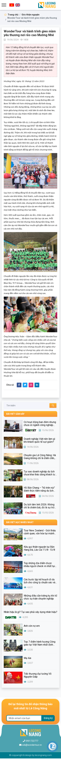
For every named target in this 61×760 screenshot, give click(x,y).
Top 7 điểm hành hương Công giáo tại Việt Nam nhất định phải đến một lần (39, 643)
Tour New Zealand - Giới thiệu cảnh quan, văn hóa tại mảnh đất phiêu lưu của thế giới (40, 532)
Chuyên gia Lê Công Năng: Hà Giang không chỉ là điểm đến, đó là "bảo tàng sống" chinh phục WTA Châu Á (40, 457)
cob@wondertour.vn (32, 745)
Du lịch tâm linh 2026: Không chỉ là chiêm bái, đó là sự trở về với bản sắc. (39, 506)
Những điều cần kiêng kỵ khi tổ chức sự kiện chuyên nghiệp (40, 597)
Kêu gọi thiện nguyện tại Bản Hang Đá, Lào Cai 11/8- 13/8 (39, 548)
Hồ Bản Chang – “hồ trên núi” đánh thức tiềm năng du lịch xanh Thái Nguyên (39, 489)
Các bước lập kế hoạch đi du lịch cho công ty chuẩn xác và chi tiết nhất (39, 581)
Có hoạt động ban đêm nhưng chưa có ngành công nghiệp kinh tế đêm (40, 424)
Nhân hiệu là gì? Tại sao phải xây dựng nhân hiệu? (30, 612)
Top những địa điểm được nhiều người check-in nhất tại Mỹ (39, 565)
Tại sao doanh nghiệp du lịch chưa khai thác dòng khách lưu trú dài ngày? (40, 473)
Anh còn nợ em (32, 625)
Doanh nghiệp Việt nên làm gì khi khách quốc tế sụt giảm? (39, 440)
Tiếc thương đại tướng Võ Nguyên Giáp (37, 675)
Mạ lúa (27, 658)
